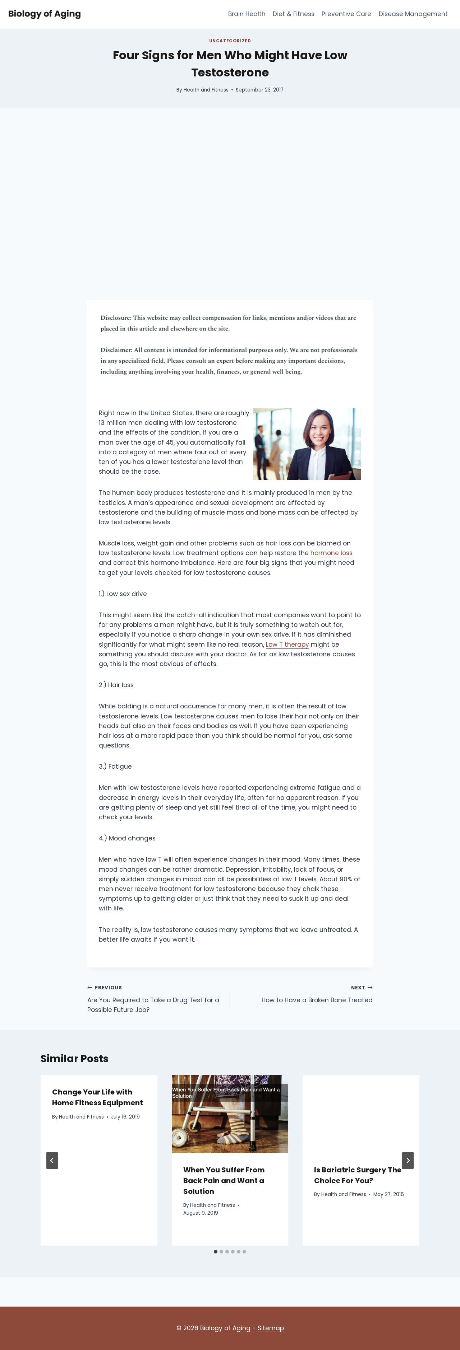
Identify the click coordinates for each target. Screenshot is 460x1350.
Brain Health (247, 14)
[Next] (408, 1160)
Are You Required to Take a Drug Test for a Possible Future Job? (153, 999)
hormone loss (331, 553)
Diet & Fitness (293, 14)
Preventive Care (346, 14)
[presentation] (230, 1114)
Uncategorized (230, 41)
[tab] (215, 1251)
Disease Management (413, 14)
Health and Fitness (206, 89)
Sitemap (271, 1328)
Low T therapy (287, 644)
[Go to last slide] (52, 1160)
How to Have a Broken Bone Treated (317, 994)
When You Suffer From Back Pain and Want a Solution (224, 1180)
